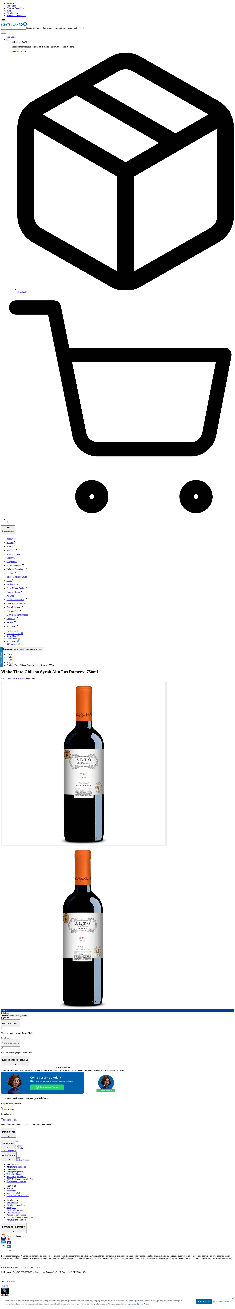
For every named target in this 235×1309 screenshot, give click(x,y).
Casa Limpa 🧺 (13, 639)
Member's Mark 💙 (15, 633)
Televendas (11, 1151)
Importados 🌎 (13, 641)
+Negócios (11, 1207)
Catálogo (10, 1171)
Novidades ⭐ (13, 631)
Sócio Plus (11, 6)
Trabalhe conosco (14, 1174)
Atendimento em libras (16, 15)
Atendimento (12, 13)
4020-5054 (9, 1109)
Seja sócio (11, 1188)
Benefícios (11, 1191)
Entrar (23, 51)
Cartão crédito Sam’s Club (18, 1160)
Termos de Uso (13, 1212)
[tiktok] (4, 1286)
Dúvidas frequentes (15, 1172)
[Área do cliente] (8, 39)
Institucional (12, 3)
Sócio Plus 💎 (13, 636)
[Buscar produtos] (3, 32)
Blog (9, 11)
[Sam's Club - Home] (14, 25)
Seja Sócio (11, 37)
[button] (221, 1301)
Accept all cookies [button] (203, 1301)
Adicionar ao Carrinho (10, 1023)
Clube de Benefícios (15, 8)
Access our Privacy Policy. (138, 1304)
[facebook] (2, 1286)
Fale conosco (12, 1164)
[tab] (83, 764)
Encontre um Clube (15, 1176)
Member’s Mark (13, 1193)
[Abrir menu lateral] (3, 20)
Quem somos (12, 1169)
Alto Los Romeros (15, 678)
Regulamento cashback (16, 1181)
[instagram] (6, 1286)
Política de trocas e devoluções (20, 1179)
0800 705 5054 (10, 1120)
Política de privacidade (16, 1215)
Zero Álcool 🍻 (13, 644)
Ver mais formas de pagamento (14, 1016)
